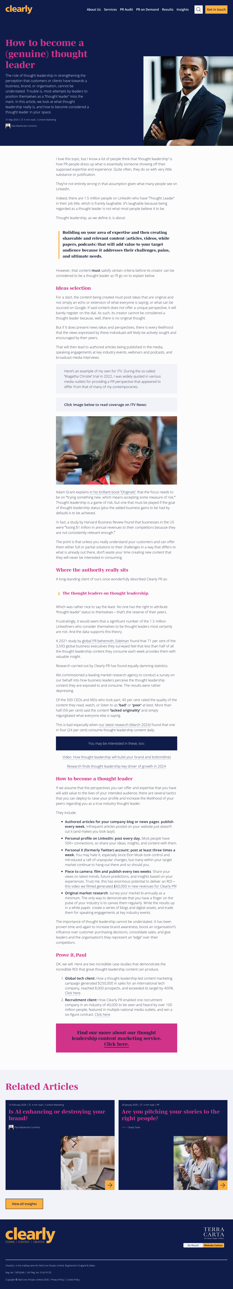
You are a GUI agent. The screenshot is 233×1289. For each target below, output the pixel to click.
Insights (183, 9)
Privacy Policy (57, 1279)
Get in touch (216, 9)
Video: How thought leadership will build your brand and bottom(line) (116, 757)
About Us (94, 9)
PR (158, 1104)
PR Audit (126, 9)
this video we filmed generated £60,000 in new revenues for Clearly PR (120, 886)
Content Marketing (46, 119)
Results (167, 9)
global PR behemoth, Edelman (105, 640)
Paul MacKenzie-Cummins (24, 125)
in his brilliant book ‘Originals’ (113, 491)
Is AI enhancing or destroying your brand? (57, 1114)
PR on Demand (147, 9)
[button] (198, 9)
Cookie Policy (73, 1279)
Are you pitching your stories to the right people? (171, 1114)
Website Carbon (213, 1245)
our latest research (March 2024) (125, 724)
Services (110, 9)
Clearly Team (134, 1127)
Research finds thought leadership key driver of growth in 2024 (116, 766)
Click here (72, 992)
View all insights (24, 1204)
